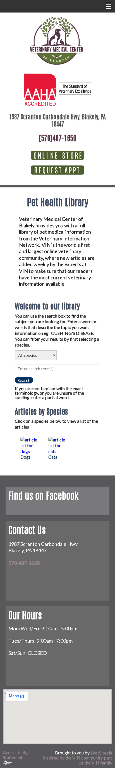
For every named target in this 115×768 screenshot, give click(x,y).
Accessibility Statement (15, 755)
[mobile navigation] (106, 6)
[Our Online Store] (57, 154)
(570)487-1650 (57, 137)
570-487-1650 (24, 563)
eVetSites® (101, 752)
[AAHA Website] (57, 89)
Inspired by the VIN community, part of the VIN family (77, 760)
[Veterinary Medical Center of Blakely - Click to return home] (56, 40)
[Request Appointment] (57, 169)
